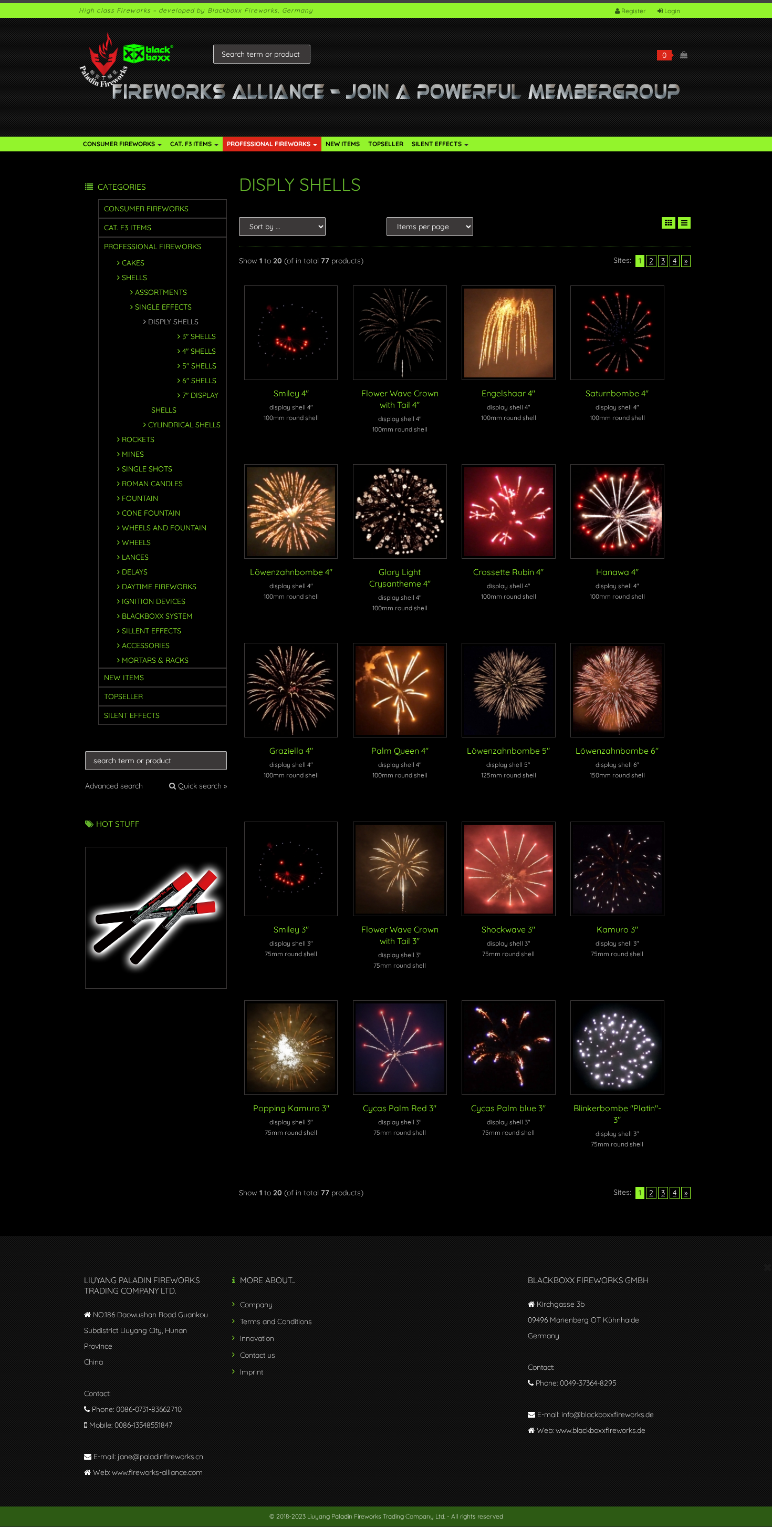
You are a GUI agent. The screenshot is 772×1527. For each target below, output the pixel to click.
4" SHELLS (199, 351)
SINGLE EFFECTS (163, 307)
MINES (133, 454)
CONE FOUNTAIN (151, 513)
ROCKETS (138, 439)
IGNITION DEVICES (153, 601)
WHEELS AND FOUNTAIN (164, 527)
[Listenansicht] (684, 223)
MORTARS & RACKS (155, 660)
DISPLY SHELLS (173, 321)
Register (633, 11)
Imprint (251, 1372)
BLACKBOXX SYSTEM (157, 616)
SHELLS (134, 277)
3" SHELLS (199, 336)
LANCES (135, 557)
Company (256, 1304)
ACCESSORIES (146, 645)
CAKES (133, 263)
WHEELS (136, 542)
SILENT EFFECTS (437, 144)
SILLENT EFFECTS (151, 631)
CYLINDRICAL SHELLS (184, 424)
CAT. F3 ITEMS (191, 144)
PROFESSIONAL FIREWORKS (269, 144)
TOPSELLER (385, 144)
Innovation (257, 1338)
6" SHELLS (199, 380)
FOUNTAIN (140, 498)
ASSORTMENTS (161, 292)
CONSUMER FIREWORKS (120, 144)
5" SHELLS (199, 366)
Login (672, 11)
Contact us (257, 1355)
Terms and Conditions (276, 1321)
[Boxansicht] (668, 223)
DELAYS (135, 572)
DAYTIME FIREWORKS (159, 586)
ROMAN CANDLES (152, 483)
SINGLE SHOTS (147, 469)
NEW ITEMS (343, 144)
